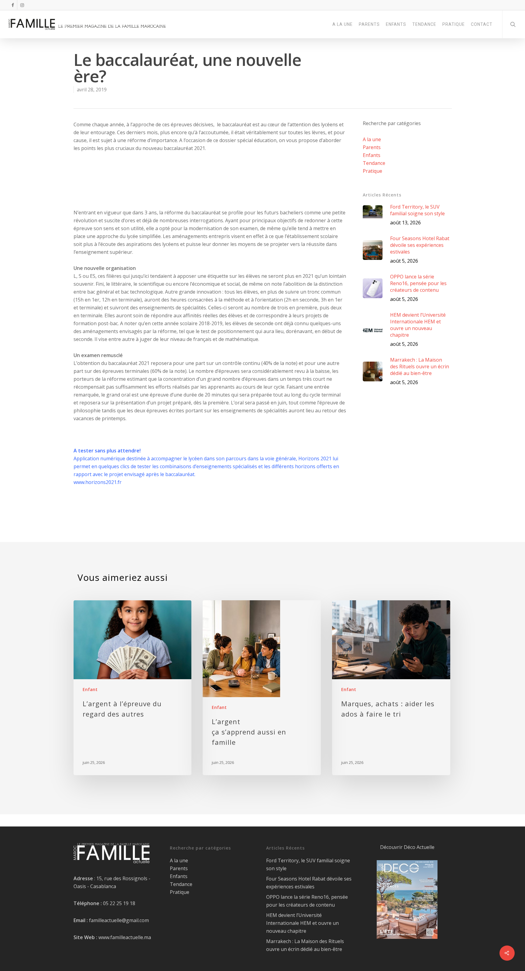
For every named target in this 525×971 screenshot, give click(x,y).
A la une (372, 139)
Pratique (372, 171)
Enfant (90, 689)
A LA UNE (342, 24)
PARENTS (369, 24)
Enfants (371, 155)
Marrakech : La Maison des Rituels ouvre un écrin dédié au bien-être (305, 945)
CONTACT (481, 24)
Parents (372, 147)
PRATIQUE (453, 24)
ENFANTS (396, 24)
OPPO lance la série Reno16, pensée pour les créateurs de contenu (307, 901)
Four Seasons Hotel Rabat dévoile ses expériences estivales (309, 882)
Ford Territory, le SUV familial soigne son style (308, 864)
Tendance (374, 163)
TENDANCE (424, 24)
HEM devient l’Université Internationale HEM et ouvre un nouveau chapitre (302, 923)
